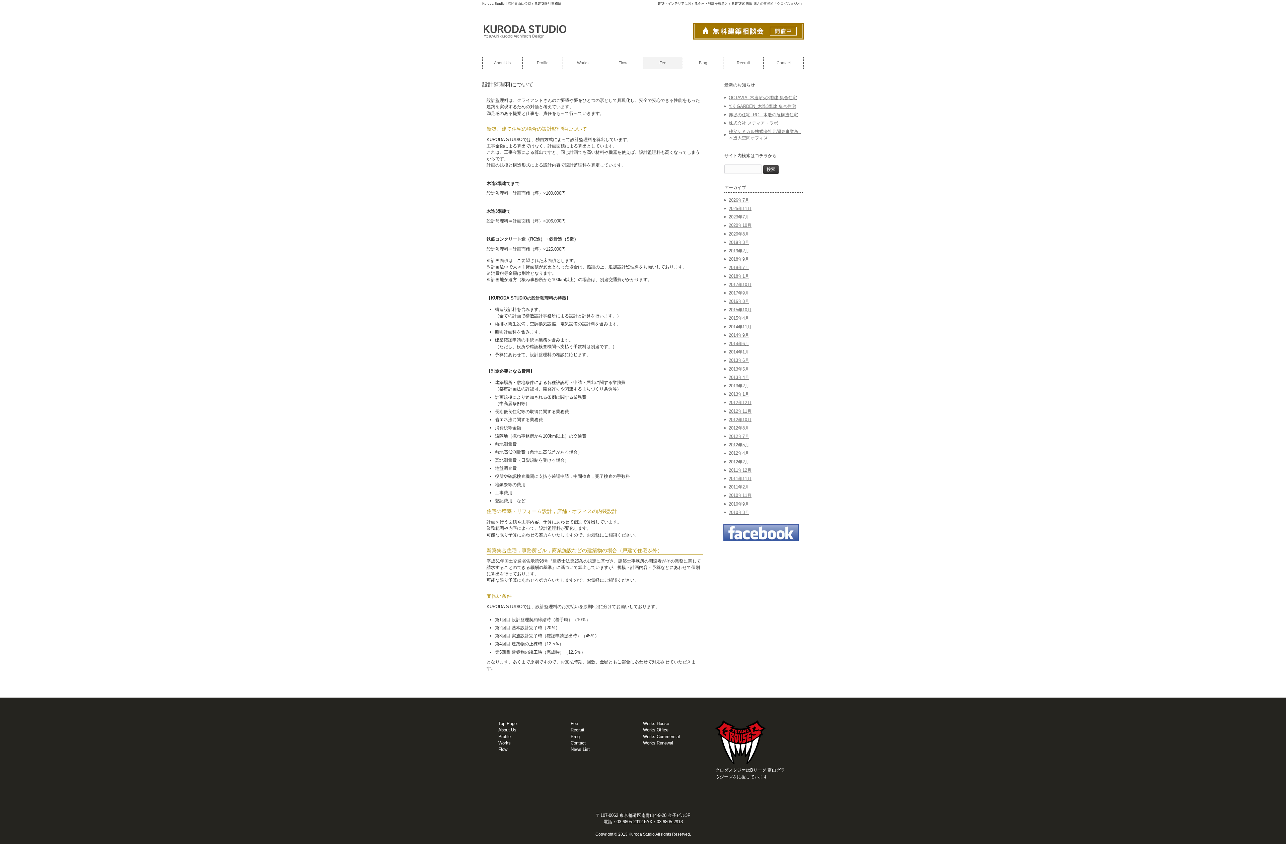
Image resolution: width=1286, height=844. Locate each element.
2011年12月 (740, 470)
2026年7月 (739, 200)
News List (580, 749)
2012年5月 (739, 444)
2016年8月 (739, 301)
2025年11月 (740, 208)
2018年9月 (739, 259)
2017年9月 (739, 293)
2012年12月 (740, 402)
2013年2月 (739, 385)
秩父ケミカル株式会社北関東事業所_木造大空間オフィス (765, 134)
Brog (575, 736)
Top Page (507, 723)
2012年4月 (739, 453)
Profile (504, 736)
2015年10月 (740, 309)
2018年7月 (739, 267)
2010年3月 (739, 512)
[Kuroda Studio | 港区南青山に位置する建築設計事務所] (525, 41)
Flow (502, 749)
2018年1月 (739, 276)
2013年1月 (739, 394)
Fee (574, 723)
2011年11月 (740, 478)
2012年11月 (740, 411)
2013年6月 (739, 360)
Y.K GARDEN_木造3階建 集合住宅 (762, 106)
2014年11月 (740, 326)
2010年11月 (740, 495)
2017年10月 (740, 284)
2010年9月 (739, 504)
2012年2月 (739, 461)
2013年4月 (739, 377)
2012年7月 (739, 436)
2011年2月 (739, 487)
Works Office (655, 729)
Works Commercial (661, 736)
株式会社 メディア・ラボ (753, 123)
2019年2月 (739, 250)
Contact (578, 742)
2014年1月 (739, 351)
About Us (507, 729)
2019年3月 (739, 242)
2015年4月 (739, 318)
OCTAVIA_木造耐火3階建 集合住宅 (763, 97)
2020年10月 (740, 225)
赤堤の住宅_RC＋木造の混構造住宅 (763, 114)
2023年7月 (739, 216)
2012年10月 (740, 419)
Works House (656, 723)
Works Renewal (658, 742)
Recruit (577, 729)
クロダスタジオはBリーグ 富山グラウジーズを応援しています (750, 773)
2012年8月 (739, 428)
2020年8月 (739, 234)
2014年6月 (739, 343)
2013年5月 (739, 369)
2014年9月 (739, 335)
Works (504, 742)
